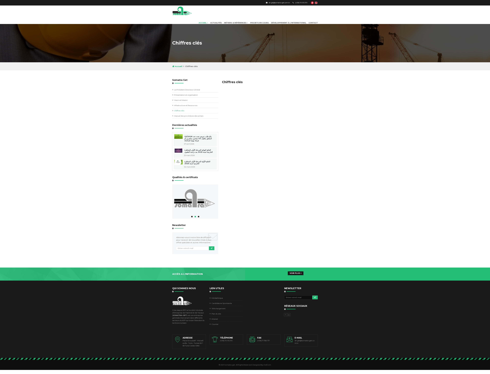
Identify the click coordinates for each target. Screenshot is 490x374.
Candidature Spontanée (222, 303)
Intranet (215, 319)
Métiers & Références (235, 23)
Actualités (216, 23)
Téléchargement (218, 308)
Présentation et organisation (186, 95)
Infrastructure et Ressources (185, 105)
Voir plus (295, 273)
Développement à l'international (288, 23)
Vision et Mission (181, 100)
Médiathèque (217, 298)
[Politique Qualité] (195, 199)
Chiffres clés (179, 111)
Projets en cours (259, 23)
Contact (313, 23)
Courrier (215, 324)
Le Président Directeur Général (187, 90)
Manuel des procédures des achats (188, 116)
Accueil (202, 23)
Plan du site (216, 314)
